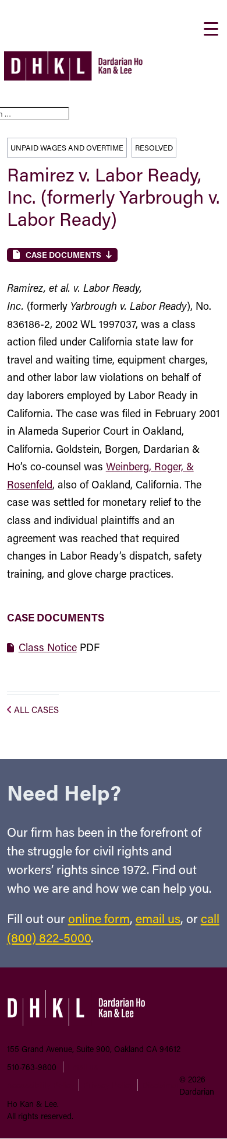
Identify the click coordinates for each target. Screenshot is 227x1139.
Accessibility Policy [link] (41, 1085)
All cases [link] (36, 709)
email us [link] (158, 918)
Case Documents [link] (63, 254)
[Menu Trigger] (211, 28)
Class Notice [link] (48, 647)
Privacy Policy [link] (108, 1085)
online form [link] (99, 918)
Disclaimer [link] (160, 1085)
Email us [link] (83, 1066)
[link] (73, 76)
